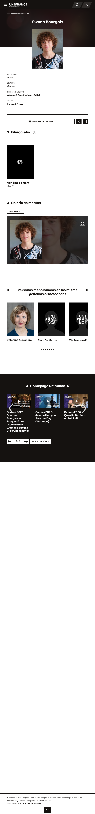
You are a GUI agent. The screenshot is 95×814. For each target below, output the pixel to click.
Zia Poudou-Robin (81, 340)
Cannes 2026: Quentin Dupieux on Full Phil (75, 415)
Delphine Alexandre (19, 340)
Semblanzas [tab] (15, 211)
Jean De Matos (47, 340)
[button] (82, 224)
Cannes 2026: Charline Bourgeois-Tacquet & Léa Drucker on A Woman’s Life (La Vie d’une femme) (18, 421)
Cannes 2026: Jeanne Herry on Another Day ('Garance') (45, 417)
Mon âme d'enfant (18, 182)
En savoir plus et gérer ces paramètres (24, 803)
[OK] (47, 810)
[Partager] (79, 121)
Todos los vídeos (40, 441)
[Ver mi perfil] (86, 5)
